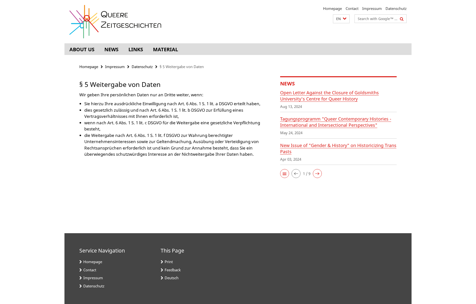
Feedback (173, 269)
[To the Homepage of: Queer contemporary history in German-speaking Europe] (115, 21)
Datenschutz (396, 8)
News (111, 49)
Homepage (332, 8)
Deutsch (171, 277)
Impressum (372, 8)
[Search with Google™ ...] (401, 19)
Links (135, 49)
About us (81, 49)
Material (165, 49)
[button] (341, 19)
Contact (352, 8)
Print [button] (169, 261)
